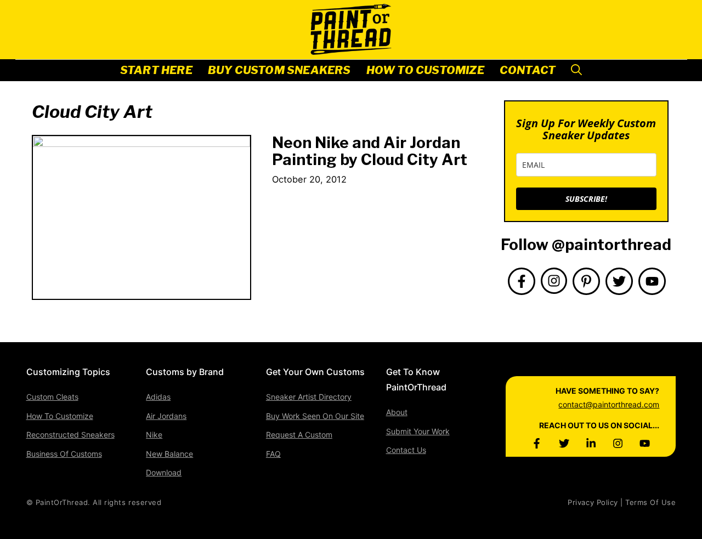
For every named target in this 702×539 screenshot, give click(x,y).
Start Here (156, 70)
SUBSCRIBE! (586, 199)
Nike (154, 434)
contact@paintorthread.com (608, 404)
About (396, 412)
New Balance (169, 453)
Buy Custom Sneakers (279, 70)
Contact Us (406, 450)
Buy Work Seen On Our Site (315, 416)
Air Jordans (166, 416)
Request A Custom (299, 434)
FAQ (273, 453)
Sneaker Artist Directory (309, 396)
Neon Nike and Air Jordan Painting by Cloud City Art (369, 151)
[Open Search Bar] (576, 70)
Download (164, 472)
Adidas (158, 396)
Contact (528, 70)
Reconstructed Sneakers (70, 434)
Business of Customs (64, 453)
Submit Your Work (418, 431)
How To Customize (425, 70)
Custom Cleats (52, 396)
